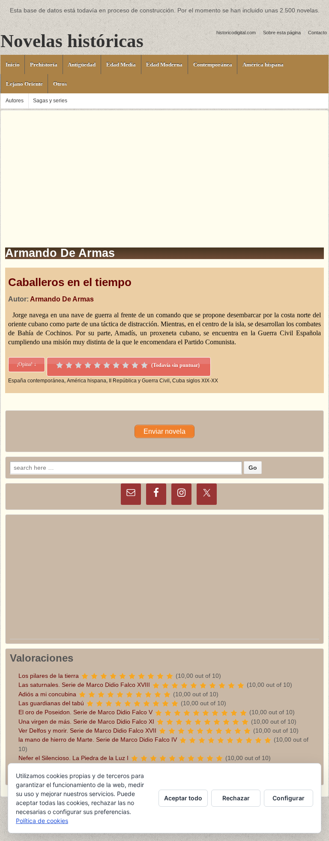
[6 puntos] (106, 365)
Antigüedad (82, 64)
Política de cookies (42, 820)
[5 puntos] (97, 365)
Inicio (13, 64)
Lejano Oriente (24, 84)
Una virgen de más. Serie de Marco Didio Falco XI (86, 721)
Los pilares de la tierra (48, 675)
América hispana (263, 64)
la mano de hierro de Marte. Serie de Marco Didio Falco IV (97, 739)
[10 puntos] (144, 365)
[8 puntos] (125, 365)
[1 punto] (59, 365)
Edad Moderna (164, 64)
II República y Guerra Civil (139, 381)
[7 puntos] (116, 365)
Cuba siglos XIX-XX (195, 381)
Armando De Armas (62, 299)
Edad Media (121, 64)
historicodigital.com (236, 32)
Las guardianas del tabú (51, 703)
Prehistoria (43, 64)
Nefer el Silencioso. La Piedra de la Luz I (73, 758)
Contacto (317, 32)
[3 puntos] (78, 365)
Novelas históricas (72, 41)
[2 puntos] (69, 365)
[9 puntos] (135, 365)
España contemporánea (36, 381)
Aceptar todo (183, 798)
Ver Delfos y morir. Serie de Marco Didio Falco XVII (87, 730)
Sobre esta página (282, 32)
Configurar (288, 798)
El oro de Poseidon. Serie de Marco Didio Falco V (85, 712)
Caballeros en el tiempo (70, 282)
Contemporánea (212, 64)
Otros (60, 84)
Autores (15, 101)
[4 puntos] (88, 365)
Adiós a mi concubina (47, 694)
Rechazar (236, 798)
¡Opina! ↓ (26, 364)
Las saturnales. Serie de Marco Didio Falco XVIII (84, 684)
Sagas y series (50, 101)
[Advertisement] (164, 170)
